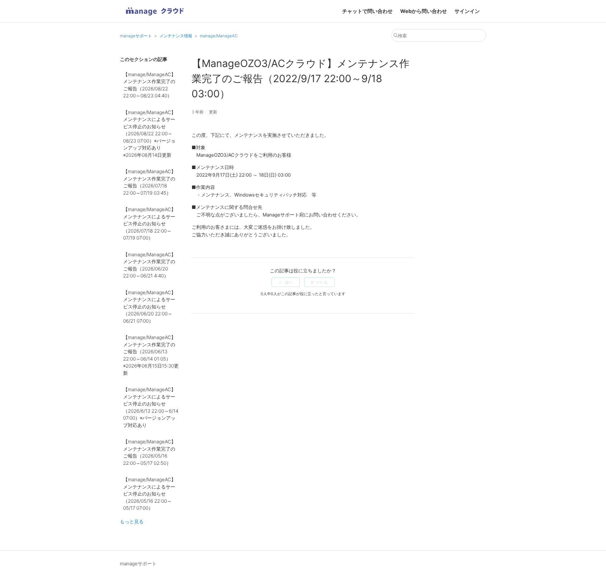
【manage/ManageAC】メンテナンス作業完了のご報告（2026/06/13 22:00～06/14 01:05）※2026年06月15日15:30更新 (151, 355)
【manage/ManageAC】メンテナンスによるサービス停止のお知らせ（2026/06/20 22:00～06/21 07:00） (149, 306)
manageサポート (136, 35)
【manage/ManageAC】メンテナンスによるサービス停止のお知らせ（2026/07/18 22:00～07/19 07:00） (149, 223)
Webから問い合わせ (423, 11)
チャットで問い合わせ (367, 11)
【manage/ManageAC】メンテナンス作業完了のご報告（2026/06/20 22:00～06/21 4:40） (149, 265)
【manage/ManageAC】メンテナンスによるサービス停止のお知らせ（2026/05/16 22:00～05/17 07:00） (149, 494)
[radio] (285, 282)
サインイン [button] (467, 11)
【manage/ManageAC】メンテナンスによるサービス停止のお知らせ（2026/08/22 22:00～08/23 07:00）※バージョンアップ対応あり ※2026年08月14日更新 (149, 133)
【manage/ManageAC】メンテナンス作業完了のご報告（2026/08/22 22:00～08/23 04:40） (149, 85)
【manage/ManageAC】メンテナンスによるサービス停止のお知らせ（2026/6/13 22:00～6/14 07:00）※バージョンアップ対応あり (150, 407)
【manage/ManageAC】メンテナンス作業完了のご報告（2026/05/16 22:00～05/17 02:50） (149, 452)
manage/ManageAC (219, 35)
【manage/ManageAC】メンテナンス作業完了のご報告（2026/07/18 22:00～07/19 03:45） (149, 182)
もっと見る (132, 522)
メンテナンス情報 (175, 35)
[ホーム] (154, 18)
